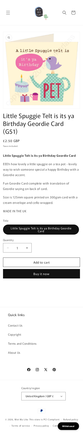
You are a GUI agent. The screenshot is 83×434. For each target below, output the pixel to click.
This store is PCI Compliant (44, 419)
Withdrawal (68, 426)
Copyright (14, 334)
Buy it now (41, 274)
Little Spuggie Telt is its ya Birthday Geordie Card (41, 229)
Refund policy (70, 419)
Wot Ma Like (22, 419)
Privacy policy (41, 425)
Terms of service (20, 425)
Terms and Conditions (22, 343)
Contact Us (15, 325)
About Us (14, 352)
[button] (8, 12)
